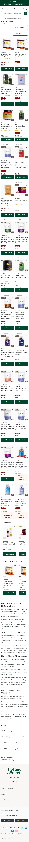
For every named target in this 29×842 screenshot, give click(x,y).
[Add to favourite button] (12, 39)
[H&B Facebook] (16, 781)
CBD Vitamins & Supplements (12, 18)
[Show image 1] (19, 195)
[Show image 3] (8, 84)
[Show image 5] (23, 494)
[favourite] (15, 526)
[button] (21, 27)
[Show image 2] (20, 195)
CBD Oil (4, 760)
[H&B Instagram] (13, 781)
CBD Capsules (13, 760)
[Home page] (14, 9)
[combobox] (12, 13)
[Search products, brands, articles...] (26, 13)
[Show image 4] (9, 84)
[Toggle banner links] (27, 3)
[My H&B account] (23, 9)
